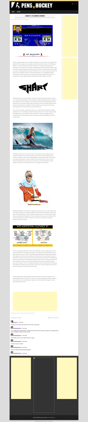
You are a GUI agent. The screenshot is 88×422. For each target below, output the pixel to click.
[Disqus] (35, 337)
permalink (33, 313)
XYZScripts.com (50, 421)
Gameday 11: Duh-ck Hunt (54, 317)
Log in (13, 12)
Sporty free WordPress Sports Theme (40, 417)
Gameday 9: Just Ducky (15, 317)
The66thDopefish (26, 19)
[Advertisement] (35, 301)
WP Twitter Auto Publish (39, 421)
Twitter (18, 12)
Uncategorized (22, 313)
